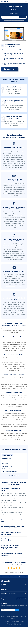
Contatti (8, 616)
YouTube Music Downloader (9, 471)
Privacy (21, 616)
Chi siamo (3, 616)
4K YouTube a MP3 (7, 466)
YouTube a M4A (6, 469)
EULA (26, 616)
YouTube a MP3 (6, 461)
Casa (2, 577)
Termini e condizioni (15, 616)
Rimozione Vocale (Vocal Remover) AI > (14, 20)
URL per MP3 (5, 463)
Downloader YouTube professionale (13, 577)
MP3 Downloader (6, 458)
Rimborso (14, 618)
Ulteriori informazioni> (9, 72)
